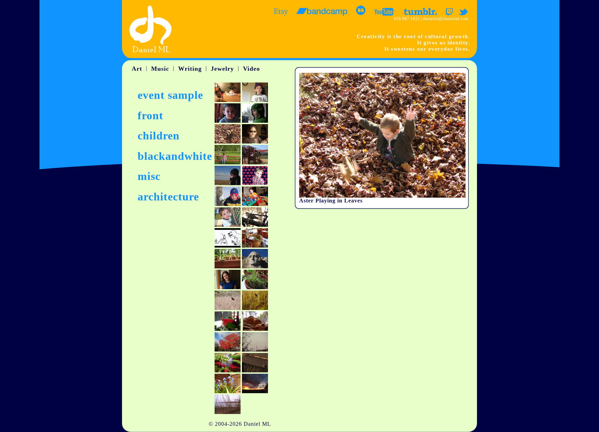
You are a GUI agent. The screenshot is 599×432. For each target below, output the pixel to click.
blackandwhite (175, 156)
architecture (168, 196)
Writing (190, 68)
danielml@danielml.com (445, 18)
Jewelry (222, 68)
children (159, 135)
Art (137, 68)
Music (160, 68)
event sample (170, 95)
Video (251, 68)
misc (149, 176)
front (150, 115)
